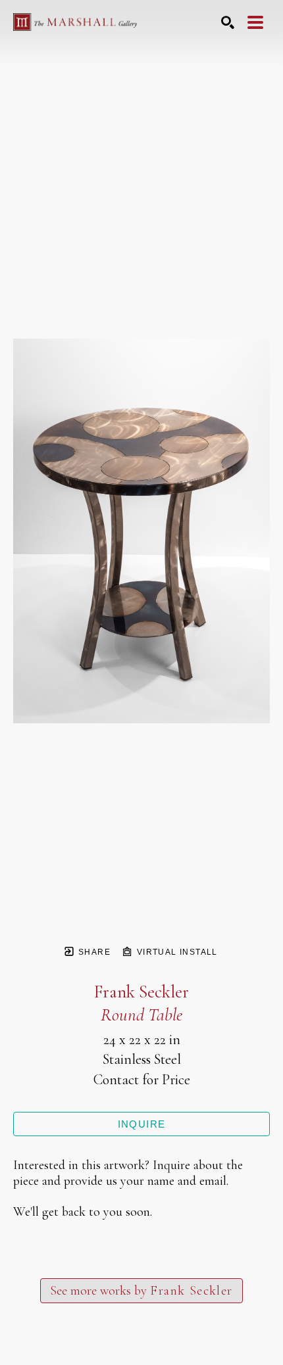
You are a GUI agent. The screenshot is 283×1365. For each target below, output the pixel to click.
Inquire (142, 1124)
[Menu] (255, 22)
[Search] (227, 22)
